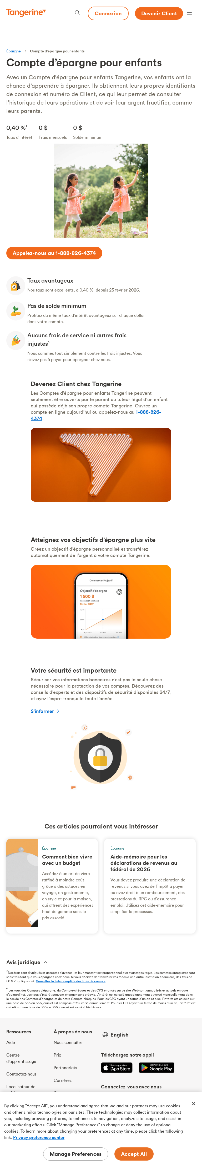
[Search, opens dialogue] (77, 13)
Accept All (134, 1154)
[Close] (193, 1103)
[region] (101, 1133)
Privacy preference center (38, 1137)
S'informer (42, 711)
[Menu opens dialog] (189, 13)
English (119, 1035)
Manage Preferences (76, 1154)
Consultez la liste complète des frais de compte (70, 981)
